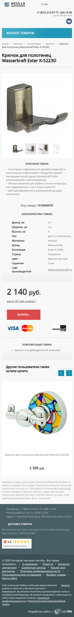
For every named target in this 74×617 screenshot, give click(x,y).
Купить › (23, 315)
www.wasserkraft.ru (60, 269)
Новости (48, 564)
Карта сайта (9, 578)
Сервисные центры (34, 567)
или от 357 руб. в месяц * (21, 301)
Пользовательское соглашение (21, 574)
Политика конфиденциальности (40, 571)
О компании (29, 564)
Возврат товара (56, 574)
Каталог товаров (20, 33)
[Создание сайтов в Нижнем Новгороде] (63, 613)
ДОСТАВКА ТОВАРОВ (20, 524)
